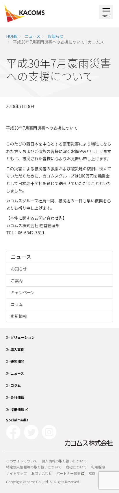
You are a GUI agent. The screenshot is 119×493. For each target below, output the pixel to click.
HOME (12, 36)
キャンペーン (23, 292)
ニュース (32, 36)
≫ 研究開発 (15, 361)
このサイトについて (21, 460)
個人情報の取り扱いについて (64, 460)
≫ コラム (13, 385)
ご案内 (17, 280)
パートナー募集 (68, 473)
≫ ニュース (15, 373)
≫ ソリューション (20, 337)
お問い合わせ (41, 473)
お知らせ (55, 36)
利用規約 (98, 466)
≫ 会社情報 (15, 397)
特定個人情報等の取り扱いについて (34, 466)
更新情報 (19, 316)
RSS (92, 473)
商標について (76, 466)
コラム (17, 304)
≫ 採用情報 (15, 409)
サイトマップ (16, 473)
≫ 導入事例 (15, 349)
